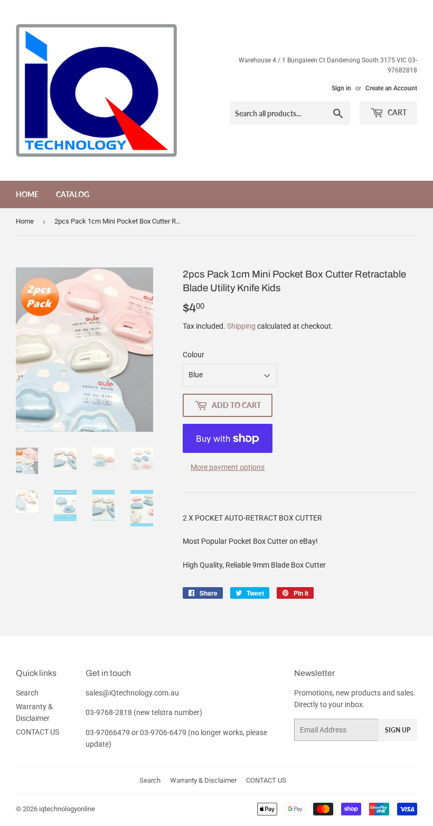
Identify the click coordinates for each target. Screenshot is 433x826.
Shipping (241, 326)
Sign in (341, 88)
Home (27, 194)
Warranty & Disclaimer (203, 780)
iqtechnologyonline (67, 809)
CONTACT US (37, 732)
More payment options (228, 467)
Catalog (72, 194)
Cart (396, 112)
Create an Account (391, 88)
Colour (193, 354)
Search (27, 693)
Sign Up (397, 730)
